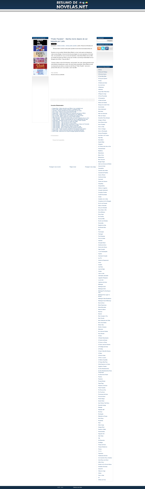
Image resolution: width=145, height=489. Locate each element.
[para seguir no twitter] (103, 49)
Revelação (100, 414)
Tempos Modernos (102, 446)
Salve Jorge (101, 425)
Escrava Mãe (101, 218)
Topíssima (100, 453)
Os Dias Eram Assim (103, 374)
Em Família (101, 216)
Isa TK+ (100, 258)
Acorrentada (101, 107)
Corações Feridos (102, 192)
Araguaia (100, 144)
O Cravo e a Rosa (102, 342)
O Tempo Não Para (102, 362)
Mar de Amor (101, 302)
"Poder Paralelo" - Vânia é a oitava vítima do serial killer (65, 125)
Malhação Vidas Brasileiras (104, 298)
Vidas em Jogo (101, 471)
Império (100, 253)
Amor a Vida (101, 126)
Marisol (100, 313)
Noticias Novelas (61, 45)
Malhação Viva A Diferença (104, 300)
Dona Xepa (101, 214)
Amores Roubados (102, 133)
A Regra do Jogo (102, 93)
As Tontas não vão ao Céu (104, 146)
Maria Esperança (102, 305)
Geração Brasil (101, 242)
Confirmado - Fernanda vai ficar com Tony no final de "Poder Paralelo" (69, 120)
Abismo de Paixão (102, 102)
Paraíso (100, 376)
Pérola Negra (101, 398)
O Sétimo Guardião (102, 359)
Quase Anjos (101, 400)
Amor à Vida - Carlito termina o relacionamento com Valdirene (67, 114)
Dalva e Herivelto (102, 205)
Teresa (100, 449)
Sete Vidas (100, 436)
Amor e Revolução (102, 131)
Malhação (100, 284)
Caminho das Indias (103, 170)
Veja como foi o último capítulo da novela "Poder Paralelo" (66, 116)
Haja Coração (101, 249)
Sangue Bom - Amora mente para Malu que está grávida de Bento (68, 130)
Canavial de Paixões (103, 172)
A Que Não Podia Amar (103, 91)
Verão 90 (100, 468)
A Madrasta (101, 87)
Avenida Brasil (101, 148)
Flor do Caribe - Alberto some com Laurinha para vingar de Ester (67, 115)
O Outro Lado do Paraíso (104, 344)
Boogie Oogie (101, 161)
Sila (99, 438)
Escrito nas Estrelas (103, 220)
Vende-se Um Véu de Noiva (104, 464)
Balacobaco (101, 153)
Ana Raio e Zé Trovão (103, 135)
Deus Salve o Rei (102, 210)
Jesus (99, 262)
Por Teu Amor (101, 392)
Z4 (99, 477)
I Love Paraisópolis (102, 251)
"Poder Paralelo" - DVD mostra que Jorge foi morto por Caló (66, 126)
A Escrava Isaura (102, 74)
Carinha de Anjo (102, 177)
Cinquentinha (101, 185)
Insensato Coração (102, 256)
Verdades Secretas (102, 466)
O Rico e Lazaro (102, 357)
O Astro (100, 335)
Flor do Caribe (101, 238)
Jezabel (100, 264)
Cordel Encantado (102, 194)
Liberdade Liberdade (103, 275)
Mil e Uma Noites (102, 322)
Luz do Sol (100, 280)
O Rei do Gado (101, 355)
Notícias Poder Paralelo (71, 45)
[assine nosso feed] (99, 49)
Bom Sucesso (101, 159)
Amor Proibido (101, 124)
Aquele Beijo (101, 142)
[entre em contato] (111, 49)
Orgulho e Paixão (102, 366)
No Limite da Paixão (103, 331)
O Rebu (100, 353)
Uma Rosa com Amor (103, 460)
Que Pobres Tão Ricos (103, 403)
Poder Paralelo (101, 387)
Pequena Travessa (102, 385)
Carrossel (100, 179)
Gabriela (100, 240)
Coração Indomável (103, 190)
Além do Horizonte (102, 113)
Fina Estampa (101, 236)
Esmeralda (100, 223)
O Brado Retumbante (103, 338)
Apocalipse (100, 139)
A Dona (100, 69)
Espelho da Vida (102, 225)
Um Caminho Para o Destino (105, 457)
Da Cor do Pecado (102, 203)
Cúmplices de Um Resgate (104, 201)
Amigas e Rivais (102, 120)
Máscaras (100, 329)
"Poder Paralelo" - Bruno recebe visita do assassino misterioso (67, 127)
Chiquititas (100, 183)
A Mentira (100, 89)
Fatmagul (100, 234)
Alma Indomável (102, 109)
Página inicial (73, 166)
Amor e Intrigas (102, 128)
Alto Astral (100, 111)
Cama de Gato (101, 166)
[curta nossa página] (107, 49)
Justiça (100, 271)
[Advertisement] (72, 26)
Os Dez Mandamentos (103, 368)
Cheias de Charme (102, 181)
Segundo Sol (101, 433)
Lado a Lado (101, 273)
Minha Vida (101, 324)
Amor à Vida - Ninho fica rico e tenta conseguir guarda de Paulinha (68, 131)
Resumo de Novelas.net (68, 487)
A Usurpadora (101, 98)
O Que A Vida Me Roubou (104, 351)
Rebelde (100, 407)
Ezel (99, 229)
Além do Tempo (102, 115)
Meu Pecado (101, 318)
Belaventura (101, 157)
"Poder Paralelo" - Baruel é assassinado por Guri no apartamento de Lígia (70, 119)
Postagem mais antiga (90, 166)
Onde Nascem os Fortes (104, 364)
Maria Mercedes (102, 307)
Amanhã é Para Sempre (104, 118)
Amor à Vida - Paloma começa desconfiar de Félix (64, 112)
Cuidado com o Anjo (103, 199)
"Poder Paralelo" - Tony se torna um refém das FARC (65, 121)
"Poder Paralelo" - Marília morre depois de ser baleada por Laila (69, 40)
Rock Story (100, 418)
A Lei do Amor (101, 85)
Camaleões (101, 168)
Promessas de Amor (103, 394)
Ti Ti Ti (99, 451)
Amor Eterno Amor (102, 122)
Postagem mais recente (55, 166)
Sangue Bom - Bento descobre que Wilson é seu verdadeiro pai (67, 108)
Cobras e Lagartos (102, 188)
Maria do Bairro (102, 309)
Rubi (99, 422)
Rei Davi (100, 411)
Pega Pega (101, 383)
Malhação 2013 (102, 286)
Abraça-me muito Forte (103, 104)
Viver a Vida (101, 475)
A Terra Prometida (102, 96)
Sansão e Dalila (102, 429)
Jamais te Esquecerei (103, 260)
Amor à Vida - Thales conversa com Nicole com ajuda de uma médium (69, 128)
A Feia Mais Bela (102, 76)
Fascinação (101, 231)
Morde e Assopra (102, 327)
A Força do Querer (102, 78)
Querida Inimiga (102, 405)
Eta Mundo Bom (102, 227)
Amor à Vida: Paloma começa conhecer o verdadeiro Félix (66, 109)
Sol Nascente (101, 440)
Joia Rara (100, 266)
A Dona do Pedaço (102, 72)
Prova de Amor (101, 396)
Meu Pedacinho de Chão (104, 320)
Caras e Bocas (101, 174)
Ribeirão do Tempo (102, 416)
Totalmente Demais (102, 455)
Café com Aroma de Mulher (104, 164)
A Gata (100, 80)
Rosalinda (100, 420)
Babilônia (100, 150)
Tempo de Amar (102, 444)
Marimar (100, 311)
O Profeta (100, 348)
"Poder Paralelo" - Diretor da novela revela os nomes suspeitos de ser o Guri (70, 118)
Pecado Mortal (101, 381)
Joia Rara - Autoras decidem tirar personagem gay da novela (66, 110)
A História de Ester (102, 82)
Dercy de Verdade (102, 207)
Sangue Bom (101, 427)
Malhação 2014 (102, 288)
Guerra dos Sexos (102, 247)
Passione (100, 379)
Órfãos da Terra (102, 479)
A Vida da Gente (102, 100)
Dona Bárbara (101, 212)
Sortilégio (100, 442)
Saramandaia (101, 431)
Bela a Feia (101, 155)
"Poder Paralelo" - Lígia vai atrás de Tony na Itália (64, 122)
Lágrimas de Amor (102, 282)
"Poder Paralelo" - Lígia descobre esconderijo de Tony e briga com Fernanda (70, 124)
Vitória (99, 473)
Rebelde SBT (101, 409)
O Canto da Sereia (102, 340)
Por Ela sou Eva (102, 390)
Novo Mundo (101, 333)
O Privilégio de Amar (103, 346)
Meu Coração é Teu (103, 316)
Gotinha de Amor (102, 245)
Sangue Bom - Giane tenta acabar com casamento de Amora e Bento (69, 113)
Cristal (99, 196)
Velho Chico (101, 462)
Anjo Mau (100, 137)
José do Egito (101, 269)
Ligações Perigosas (103, 277)
